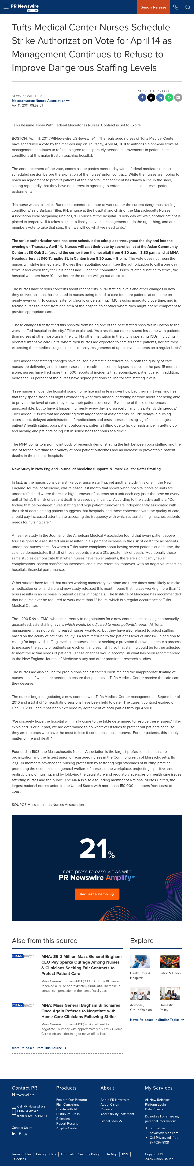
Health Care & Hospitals (140, 975)
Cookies (20, 1159)
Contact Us (20, 1127)
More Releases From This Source (37, 1047)
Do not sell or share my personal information (162, 1118)
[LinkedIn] (14, 1133)
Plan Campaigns (67, 1104)
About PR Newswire (115, 1099)
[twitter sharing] (151, 98)
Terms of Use (21, 1154)
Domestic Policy (166, 1007)
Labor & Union (170, 973)
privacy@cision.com (164, 1132)
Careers (106, 1109)
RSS (125, 1154)
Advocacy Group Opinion (141, 1007)
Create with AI (66, 1109)
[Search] (188, 7)
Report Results (67, 1123)
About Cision (110, 1104)
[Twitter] (26, 1133)
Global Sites (110, 1121)
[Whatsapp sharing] (169, 98)
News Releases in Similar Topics (155, 1019)
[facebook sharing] (142, 98)
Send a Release (153, 7)
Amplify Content (67, 1128)
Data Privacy (154, 1109)
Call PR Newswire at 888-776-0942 (31, 1108)
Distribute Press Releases (68, 1116)
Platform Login (155, 1104)
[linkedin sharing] (160, 98)
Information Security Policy (80, 1154)
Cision (158, 1159)
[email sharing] (178, 98)
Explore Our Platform (71, 1099)
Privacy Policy (46, 1154)
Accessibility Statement (117, 1114)
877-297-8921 (159, 1142)
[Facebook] (20, 1133)
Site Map (111, 1154)
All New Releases (158, 1099)
